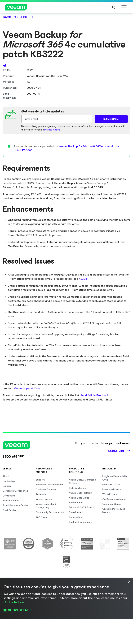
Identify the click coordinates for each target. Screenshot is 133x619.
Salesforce (75, 512)
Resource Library (111, 489)
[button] (66, 610)
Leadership (9, 481)
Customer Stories (111, 504)
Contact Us (9, 496)
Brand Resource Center (15, 505)
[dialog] (66, 598)
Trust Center (9, 510)
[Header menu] (124, 7)
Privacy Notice (52, 130)
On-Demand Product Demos (113, 510)
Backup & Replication (80, 522)
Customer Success (46, 489)
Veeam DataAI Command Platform (82, 481)
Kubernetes (75, 517)
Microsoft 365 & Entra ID (82, 507)
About (6, 476)
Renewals (41, 494)
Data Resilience (77, 488)
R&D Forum (41, 517)
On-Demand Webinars (114, 499)
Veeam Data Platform (80, 493)
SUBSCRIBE (111, 119)
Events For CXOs (111, 485)
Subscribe (116, 451)
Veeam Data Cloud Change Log (46, 505)
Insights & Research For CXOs (115, 478)
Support (40, 480)
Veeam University (45, 499)
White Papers (109, 494)
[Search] (113, 7)
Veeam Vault (76, 503)
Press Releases (11, 501)
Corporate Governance (15, 491)
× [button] (129, 582)
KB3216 (83, 278)
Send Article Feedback (95, 395)
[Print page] (5, 65)
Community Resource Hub (50, 512)
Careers (7, 486)
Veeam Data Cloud (79, 498)
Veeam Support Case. (27, 388)
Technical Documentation (50, 485)
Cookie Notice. (13, 602)
